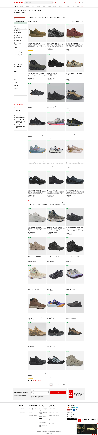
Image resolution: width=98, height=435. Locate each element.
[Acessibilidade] (82, 2)
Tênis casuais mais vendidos (53, 409)
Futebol (54, 6)
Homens (21, 6)
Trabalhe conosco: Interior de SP (43, 410)
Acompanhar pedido (22, 406)
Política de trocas (31, 409)
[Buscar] (52, 2)
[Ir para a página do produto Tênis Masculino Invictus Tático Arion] (37, 33)
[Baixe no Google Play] (70, 419)
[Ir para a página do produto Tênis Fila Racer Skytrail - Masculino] (75, 149)
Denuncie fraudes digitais (33, 415)
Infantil (33, 6)
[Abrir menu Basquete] (62, 6)
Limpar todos (16, 18)
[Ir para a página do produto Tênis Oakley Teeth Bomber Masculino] (56, 331)
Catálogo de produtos (52, 406)
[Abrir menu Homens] (24, 6)
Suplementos (67, 6)
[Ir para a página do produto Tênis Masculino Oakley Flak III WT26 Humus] (37, 246)
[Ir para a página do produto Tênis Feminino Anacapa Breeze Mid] (37, 274)
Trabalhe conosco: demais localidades (43, 413)
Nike (78, 6)
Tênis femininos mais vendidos (53, 412)
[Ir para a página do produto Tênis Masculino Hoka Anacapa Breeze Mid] (56, 217)
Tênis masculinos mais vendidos (54, 414)
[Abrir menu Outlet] (84, 6)
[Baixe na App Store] (76, 419)
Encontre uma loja (22, 412)
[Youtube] (73, 414)
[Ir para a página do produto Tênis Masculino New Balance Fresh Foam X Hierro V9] (75, 217)
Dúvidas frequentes (22, 408)
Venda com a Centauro (42, 416)
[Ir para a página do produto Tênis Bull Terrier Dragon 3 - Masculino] (56, 274)
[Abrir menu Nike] (79, 6)
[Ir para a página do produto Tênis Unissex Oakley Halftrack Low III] (56, 33)
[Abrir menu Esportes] (18, 6)
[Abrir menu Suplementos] (70, 6)
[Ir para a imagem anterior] (29, 33)
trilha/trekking (34, 10)
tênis (29, 10)
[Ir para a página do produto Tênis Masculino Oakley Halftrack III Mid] (75, 246)
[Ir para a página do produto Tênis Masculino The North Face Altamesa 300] (75, 303)
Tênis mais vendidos (52, 408)
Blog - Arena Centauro (42, 422)
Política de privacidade (32, 408)
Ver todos (15, 44)
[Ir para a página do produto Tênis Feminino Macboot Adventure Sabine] (37, 303)
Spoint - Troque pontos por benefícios (43, 426)
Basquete (60, 6)
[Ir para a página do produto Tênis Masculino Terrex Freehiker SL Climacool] (37, 92)
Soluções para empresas (43, 414)
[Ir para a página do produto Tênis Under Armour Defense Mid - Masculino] (37, 63)
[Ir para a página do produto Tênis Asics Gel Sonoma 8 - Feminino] (37, 149)
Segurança (30, 412)
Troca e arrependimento (23, 411)
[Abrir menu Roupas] (46, 6)
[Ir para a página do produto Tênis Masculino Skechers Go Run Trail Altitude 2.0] (75, 121)
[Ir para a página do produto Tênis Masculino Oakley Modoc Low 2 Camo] (37, 331)
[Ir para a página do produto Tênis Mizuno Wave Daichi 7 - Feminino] (56, 121)
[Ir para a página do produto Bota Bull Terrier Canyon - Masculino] (56, 180)
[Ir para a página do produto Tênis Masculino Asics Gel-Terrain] (56, 360)
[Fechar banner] (96, 419)
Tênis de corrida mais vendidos (53, 411)
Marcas (73, 6)
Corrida (49, 6)
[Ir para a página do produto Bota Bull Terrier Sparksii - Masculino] (56, 246)
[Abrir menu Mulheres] (30, 6)
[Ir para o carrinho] (79, 2)
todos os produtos (24, 10)
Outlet (82, 6)
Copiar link (39, 380)
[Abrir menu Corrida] (51, 6)
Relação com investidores (43, 408)
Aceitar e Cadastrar (58, 392)
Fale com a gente (22, 409)
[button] (20, 21)
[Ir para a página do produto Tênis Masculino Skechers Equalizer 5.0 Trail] (37, 121)
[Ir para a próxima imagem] (45, 33)
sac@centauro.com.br (49, 433)
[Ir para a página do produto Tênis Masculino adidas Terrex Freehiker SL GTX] (56, 149)
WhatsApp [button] (34, 380)
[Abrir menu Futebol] (56, 6)
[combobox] (38, 3)
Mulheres (27, 6)
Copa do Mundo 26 (52, 419)
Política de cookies (32, 406)
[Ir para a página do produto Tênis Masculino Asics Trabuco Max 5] (56, 303)
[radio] (15, 52)
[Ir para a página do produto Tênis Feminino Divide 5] (75, 274)
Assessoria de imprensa (42, 406)
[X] (71, 414)
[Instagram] (69, 414)
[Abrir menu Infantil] (35, 6)
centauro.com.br (16, 10)
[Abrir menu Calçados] (41, 6)
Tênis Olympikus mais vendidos (54, 415)
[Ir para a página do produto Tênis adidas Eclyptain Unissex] (56, 92)
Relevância (78, 21)
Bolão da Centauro (52, 423)
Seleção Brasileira (51, 422)
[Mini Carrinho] (79, 2)
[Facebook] (67, 414)
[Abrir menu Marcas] (75, 6)
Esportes (16, 6)
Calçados (38, 6)
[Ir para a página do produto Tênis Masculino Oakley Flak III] (56, 63)
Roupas (44, 6)
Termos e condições (32, 414)
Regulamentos (31, 411)
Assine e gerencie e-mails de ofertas (43, 420)
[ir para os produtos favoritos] (75, 2)
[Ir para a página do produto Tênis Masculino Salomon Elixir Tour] (75, 180)
